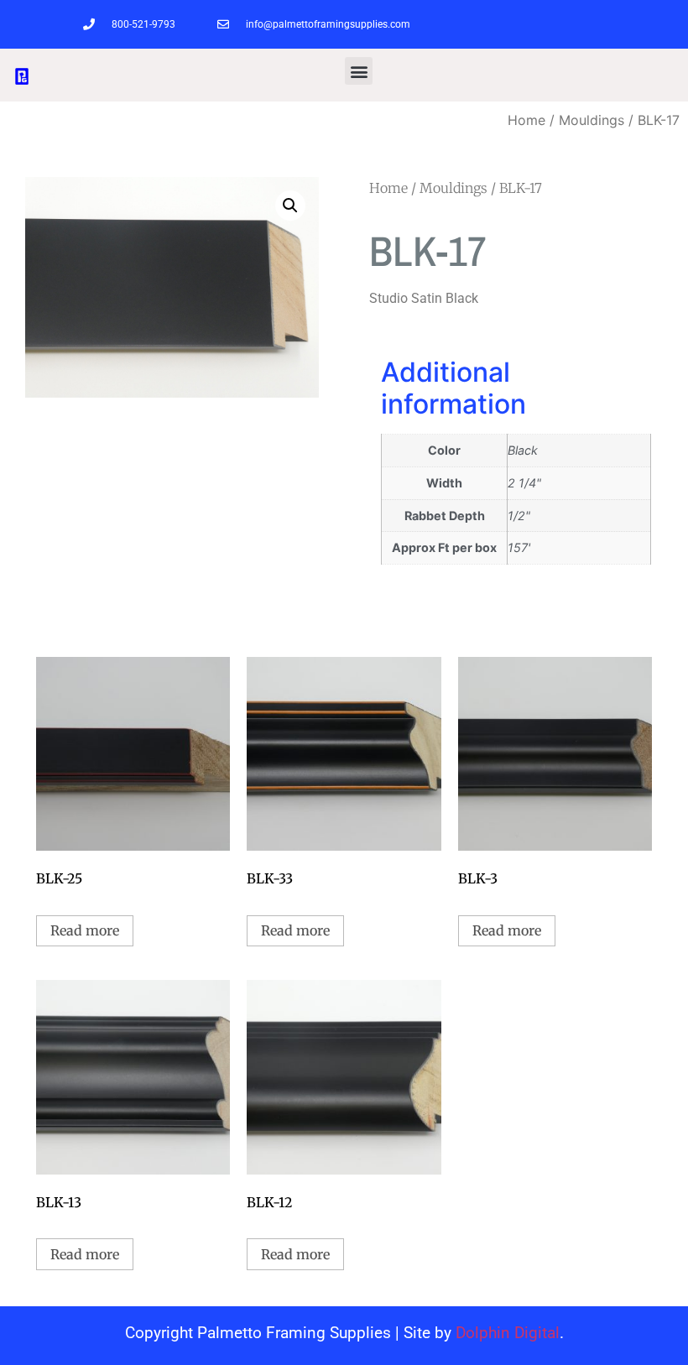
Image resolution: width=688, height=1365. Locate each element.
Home (526, 120)
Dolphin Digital (508, 1332)
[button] (359, 71)
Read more (84, 930)
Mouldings (591, 120)
